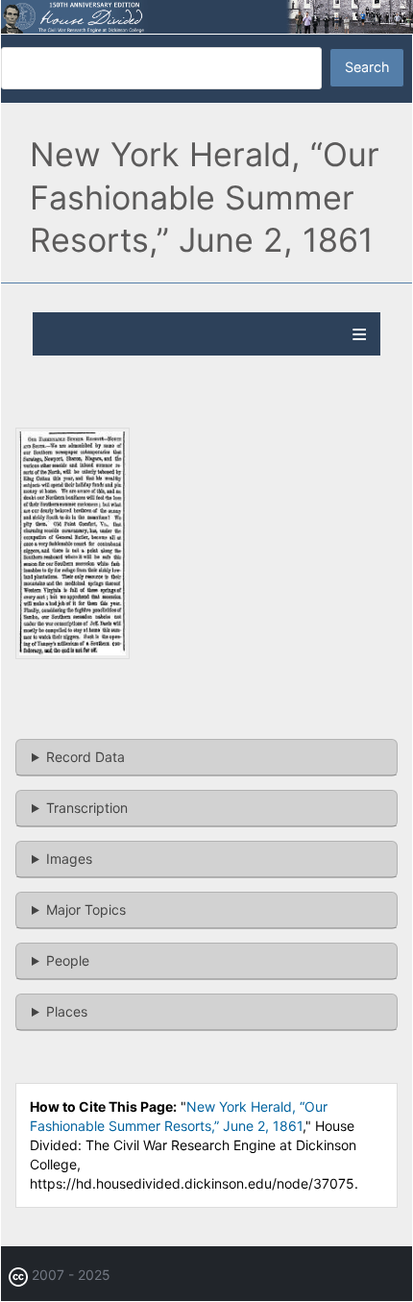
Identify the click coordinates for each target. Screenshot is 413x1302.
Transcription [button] (87, 807)
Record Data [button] (85, 757)
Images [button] (69, 858)
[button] (72, 654)
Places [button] (66, 1011)
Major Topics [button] (86, 909)
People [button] (67, 960)
